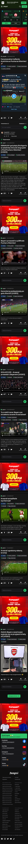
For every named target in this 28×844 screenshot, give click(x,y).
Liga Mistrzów (17, 798)
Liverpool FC (17, 813)
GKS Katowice (5, 827)
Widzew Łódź (4, 824)
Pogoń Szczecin (5, 822)
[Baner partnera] (14, 40)
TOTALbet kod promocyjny (7, 804)
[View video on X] (14, 96)
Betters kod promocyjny (7, 798)
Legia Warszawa (5, 809)
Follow (18, 77)
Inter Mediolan (17, 829)
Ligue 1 (16, 797)
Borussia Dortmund (18, 824)
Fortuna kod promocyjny (7, 795)
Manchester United (18, 817)
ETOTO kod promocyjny (7, 784)
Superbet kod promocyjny (7, 789)
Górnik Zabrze (5, 815)
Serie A (16, 795)
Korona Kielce (5, 829)
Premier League (18, 789)
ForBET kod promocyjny (7, 802)
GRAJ (6, 23)
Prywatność (17, 779)
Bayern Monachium (18, 822)
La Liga (16, 791)
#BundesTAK (20, 87)
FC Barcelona (17, 820)
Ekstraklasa (17, 784)
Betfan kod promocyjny (6, 797)
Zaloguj (24, 6)
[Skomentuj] (24, 200)
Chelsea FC (17, 811)
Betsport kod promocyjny (7, 788)
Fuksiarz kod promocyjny (7, 791)
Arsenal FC (17, 809)
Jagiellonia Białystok (6, 820)
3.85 (11, 19)
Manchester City (18, 815)
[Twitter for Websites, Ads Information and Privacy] (25, 104)
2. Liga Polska (17, 788)
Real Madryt (17, 818)
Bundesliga (17, 793)
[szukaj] (20, 6)
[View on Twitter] (25, 76)
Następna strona (13, 696)
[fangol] (14, 773)
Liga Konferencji (18, 802)
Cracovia (4, 818)
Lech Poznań (4, 813)
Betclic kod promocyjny (7, 800)
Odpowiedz (14, 136)
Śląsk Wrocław (5, 817)
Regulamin (4, 779)
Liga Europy (17, 800)
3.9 (17, 19)
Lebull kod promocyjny (6, 786)
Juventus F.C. (17, 827)
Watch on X (21, 91)
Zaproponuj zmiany (6, 777)
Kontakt (16, 777)
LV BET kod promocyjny (6, 793)
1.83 (5, 19)
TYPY (15, 23)
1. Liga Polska (17, 786)
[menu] (2, 6)
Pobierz (24, 2)
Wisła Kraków (4, 811)
